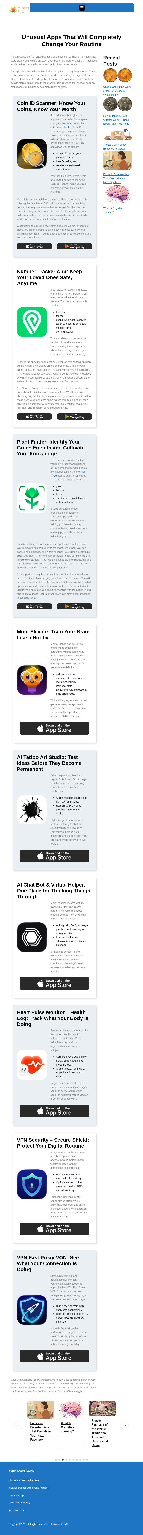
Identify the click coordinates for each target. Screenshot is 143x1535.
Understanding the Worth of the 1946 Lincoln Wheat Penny (117, 90)
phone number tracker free (24, 1480)
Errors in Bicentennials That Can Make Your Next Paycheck (116, 178)
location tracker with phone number (28, 1487)
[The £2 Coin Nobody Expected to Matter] (117, 133)
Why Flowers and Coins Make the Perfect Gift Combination (101, 1428)
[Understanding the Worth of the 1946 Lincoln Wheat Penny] (117, 75)
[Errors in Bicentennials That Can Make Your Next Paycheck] (117, 160)
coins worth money (19, 1502)
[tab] (82, 8)
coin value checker (61, 127)
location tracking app (72, 297)
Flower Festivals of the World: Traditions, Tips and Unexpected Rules (38, 1432)
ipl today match (17, 1510)
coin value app (17, 1495)
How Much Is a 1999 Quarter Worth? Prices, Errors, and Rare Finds (116, 119)
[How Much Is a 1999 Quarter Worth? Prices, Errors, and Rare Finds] (117, 104)
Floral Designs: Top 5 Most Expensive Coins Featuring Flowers (71, 1430)
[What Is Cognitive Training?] (117, 194)
